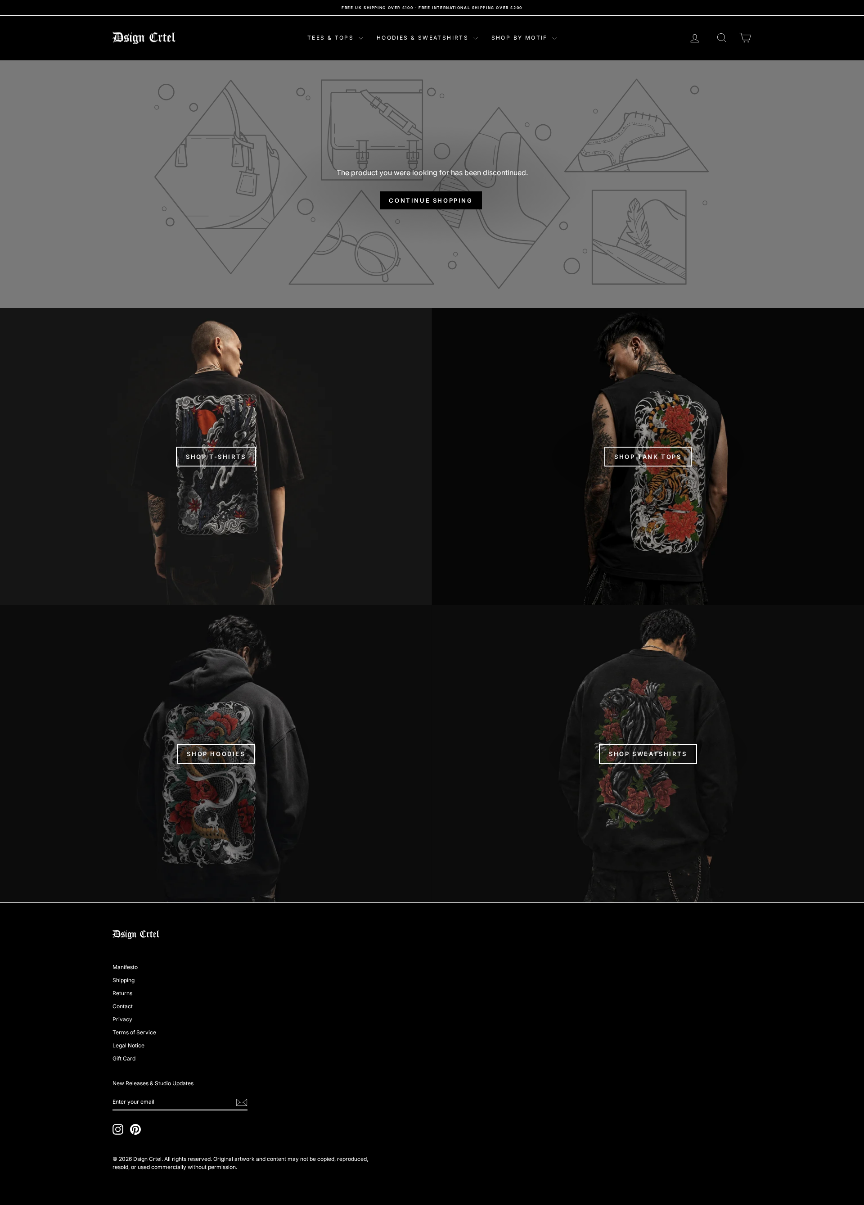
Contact (122, 1006)
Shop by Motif (520, 37)
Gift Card (123, 1058)
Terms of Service (134, 1032)
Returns (122, 993)
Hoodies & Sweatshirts (424, 37)
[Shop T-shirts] (216, 456)
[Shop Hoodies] (216, 753)
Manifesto (125, 967)
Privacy (122, 1019)
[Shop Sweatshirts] (648, 753)
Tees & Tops (331, 37)
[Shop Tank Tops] (648, 456)
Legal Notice (128, 1045)
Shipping (123, 980)
